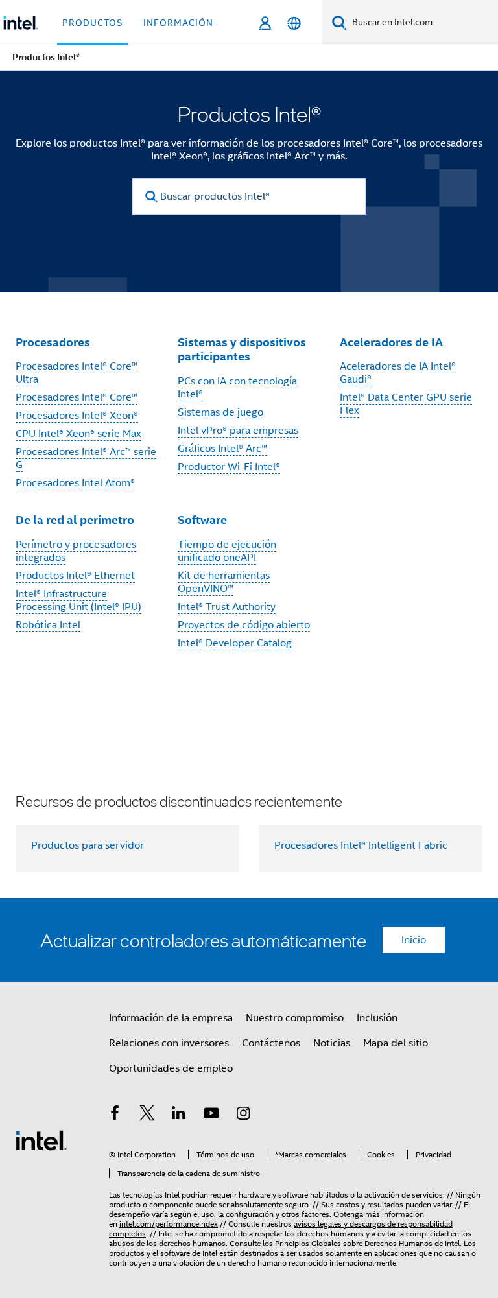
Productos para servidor (87, 845)
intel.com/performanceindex (168, 1224)
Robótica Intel (48, 625)
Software (202, 519)
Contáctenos (271, 1043)
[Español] (294, 23)
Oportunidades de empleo (171, 1068)
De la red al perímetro (75, 519)
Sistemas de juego (220, 412)
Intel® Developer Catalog (235, 643)
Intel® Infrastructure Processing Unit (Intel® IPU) (78, 600)
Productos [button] (92, 23)
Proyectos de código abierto (244, 625)
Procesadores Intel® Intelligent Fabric (360, 845)
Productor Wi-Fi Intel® (229, 466)
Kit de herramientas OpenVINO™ (224, 582)
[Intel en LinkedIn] (179, 1115)
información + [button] (182, 23)
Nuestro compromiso (295, 1017)
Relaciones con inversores (169, 1043)
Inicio (413, 940)
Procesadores (53, 342)
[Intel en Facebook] (115, 1115)
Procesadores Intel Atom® (75, 483)
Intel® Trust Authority (227, 606)
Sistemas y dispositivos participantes (242, 349)
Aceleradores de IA (391, 342)
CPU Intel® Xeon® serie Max (78, 433)
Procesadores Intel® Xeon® (77, 415)
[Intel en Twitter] (147, 1115)
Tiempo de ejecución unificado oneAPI (227, 551)
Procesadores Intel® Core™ (76, 397)
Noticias (331, 1043)
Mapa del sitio (395, 1043)
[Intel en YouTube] (211, 1115)
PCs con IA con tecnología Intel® (237, 388)
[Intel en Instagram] (243, 1115)
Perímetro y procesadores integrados (76, 551)
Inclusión (377, 1017)
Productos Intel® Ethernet (75, 575)
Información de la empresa (171, 1017)
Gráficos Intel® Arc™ (222, 448)
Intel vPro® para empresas (238, 430)
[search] (151, 197)
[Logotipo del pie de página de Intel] (41, 1139)
